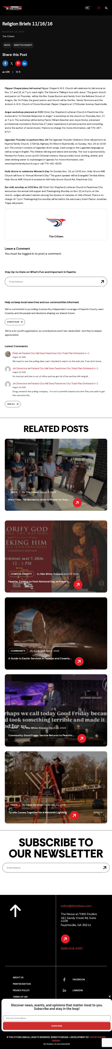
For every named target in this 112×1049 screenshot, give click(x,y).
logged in (28, 254)
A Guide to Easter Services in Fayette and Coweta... (40, 658)
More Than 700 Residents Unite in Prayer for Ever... (39, 499)
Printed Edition (22, 984)
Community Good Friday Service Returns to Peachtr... (41, 735)
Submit (102, 281)
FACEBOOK (79, 979)
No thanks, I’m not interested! (56, 1044)
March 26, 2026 (57, 727)
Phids (15, 353)
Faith (7, 45)
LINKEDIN (78, 990)
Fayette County (23, 45)
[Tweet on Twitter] (12, 63)
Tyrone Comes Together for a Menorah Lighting (37, 812)
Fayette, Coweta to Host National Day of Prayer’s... (39, 581)
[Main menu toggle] (99, 8)
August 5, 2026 (48, 492)
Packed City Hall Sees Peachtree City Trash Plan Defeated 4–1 (55, 353)
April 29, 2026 (71, 574)
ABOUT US (18, 977)
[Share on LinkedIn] (24, 63)
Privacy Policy (21, 990)
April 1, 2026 (52, 650)
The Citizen (8, 36)
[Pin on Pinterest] (18, 63)
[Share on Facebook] (5, 63)
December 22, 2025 (54, 804)
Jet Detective (20, 368)
